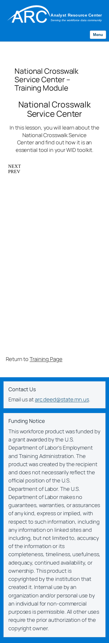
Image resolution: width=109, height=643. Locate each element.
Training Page (46, 358)
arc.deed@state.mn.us (62, 399)
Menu (98, 35)
